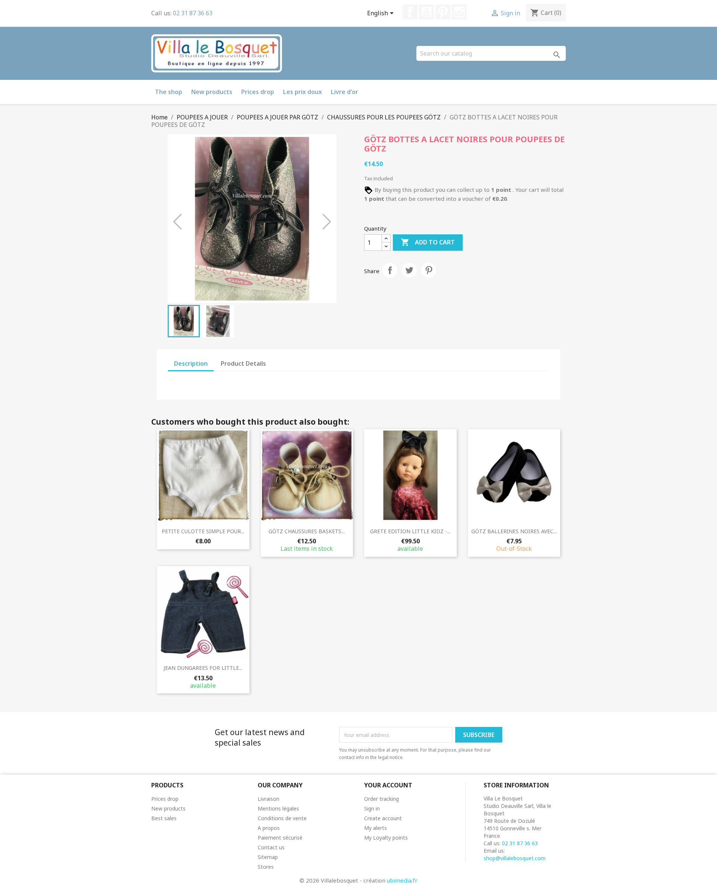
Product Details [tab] (243, 363)
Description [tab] (191, 363)
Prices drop (257, 92)
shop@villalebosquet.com (515, 858)
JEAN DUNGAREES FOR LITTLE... (203, 667)
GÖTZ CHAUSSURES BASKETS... (307, 531)
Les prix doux (302, 92)
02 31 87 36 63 (192, 13)
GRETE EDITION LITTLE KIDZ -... (410, 531)
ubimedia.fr (402, 880)
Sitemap (268, 857)
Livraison (268, 798)
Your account (388, 785)
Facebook (410, 11)
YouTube (426, 11)
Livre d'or (344, 92)
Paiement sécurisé (280, 837)
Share (389, 270)
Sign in (372, 808)
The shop (168, 92)
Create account (383, 818)
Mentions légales (278, 808)
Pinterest (442, 11)
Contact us (271, 847)
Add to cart (428, 242)
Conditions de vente (282, 818)
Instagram (459, 11)
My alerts (375, 827)
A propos (269, 827)
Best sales (164, 818)
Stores (266, 866)
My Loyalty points (386, 837)
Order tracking (381, 798)
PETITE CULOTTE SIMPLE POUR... (203, 531)
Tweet (409, 270)
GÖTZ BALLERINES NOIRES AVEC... (514, 531)
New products (211, 92)
